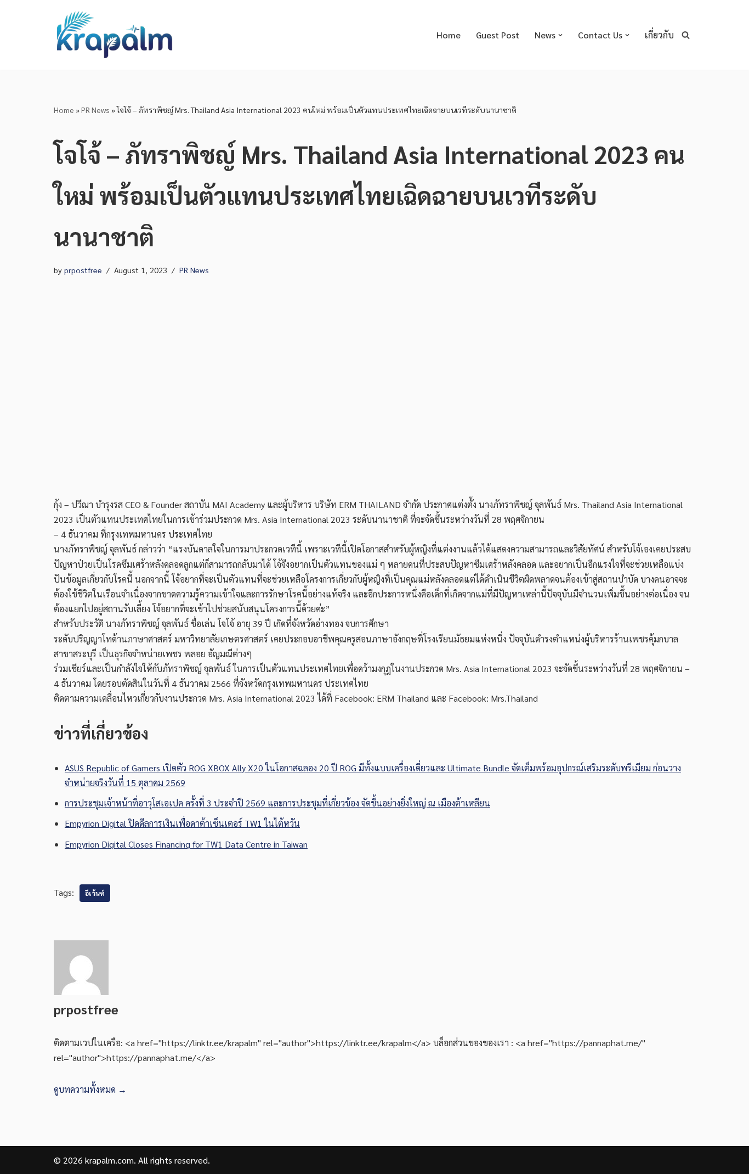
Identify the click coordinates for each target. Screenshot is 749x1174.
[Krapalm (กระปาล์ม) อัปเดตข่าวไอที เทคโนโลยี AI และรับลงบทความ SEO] (114, 35)
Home (448, 35)
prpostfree (83, 270)
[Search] (686, 35)
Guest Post (497, 35)
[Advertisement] (374, 387)
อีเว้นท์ (95, 893)
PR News (95, 110)
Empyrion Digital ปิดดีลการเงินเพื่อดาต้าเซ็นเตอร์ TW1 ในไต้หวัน (182, 823)
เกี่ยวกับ (659, 35)
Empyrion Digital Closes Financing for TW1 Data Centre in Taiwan (186, 844)
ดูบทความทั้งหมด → (90, 1089)
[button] (560, 35)
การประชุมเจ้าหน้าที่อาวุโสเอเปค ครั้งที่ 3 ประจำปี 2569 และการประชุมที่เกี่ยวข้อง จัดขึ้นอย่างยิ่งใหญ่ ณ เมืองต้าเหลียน (277, 803)
